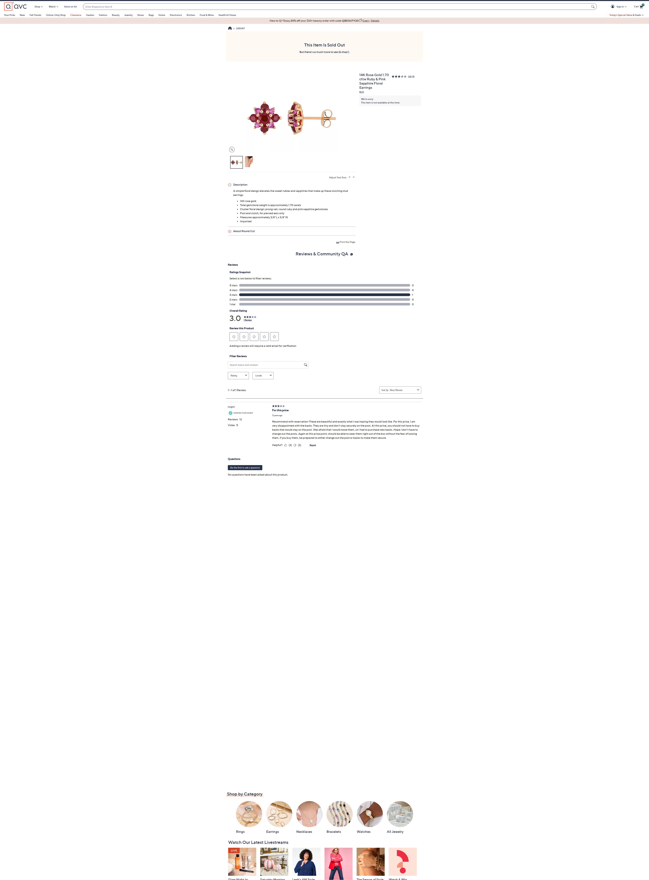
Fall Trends (35, 15)
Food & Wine (207, 15)
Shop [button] (37, 6)
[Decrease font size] (354, 177)
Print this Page (347, 241)
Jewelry (128, 15)
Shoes (140, 15)
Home (162, 15)
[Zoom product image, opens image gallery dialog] (231, 150)
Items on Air (70, 6)
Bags (151, 15)
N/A (361, 91)
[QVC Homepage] (230, 29)
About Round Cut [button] (244, 231)
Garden (90, 15)
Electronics (176, 15)
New (22, 15)
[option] (324, 20)
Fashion (103, 15)
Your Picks (9, 15)
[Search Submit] (593, 7)
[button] (613, 6)
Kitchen (191, 15)
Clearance (75, 15)
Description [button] (240, 184)
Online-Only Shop (56, 15)
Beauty (115, 15)
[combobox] (336, 7)
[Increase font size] (349, 177)
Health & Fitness (227, 15)
